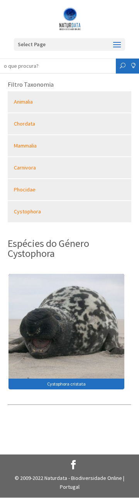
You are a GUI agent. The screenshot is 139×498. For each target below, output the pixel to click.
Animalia (23, 101)
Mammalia (25, 145)
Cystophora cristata (66, 384)
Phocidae (25, 189)
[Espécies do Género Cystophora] (66, 330)
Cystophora (27, 211)
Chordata (24, 123)
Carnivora (25, 167)
